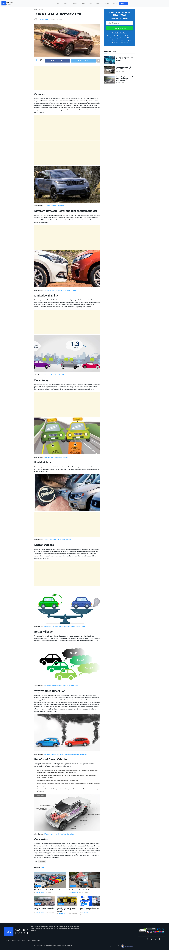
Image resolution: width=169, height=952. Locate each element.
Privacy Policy (26, 940)
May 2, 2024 (48, 892)
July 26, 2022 (120, 63)
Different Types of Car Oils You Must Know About (59, 834)
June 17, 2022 (120, 71)
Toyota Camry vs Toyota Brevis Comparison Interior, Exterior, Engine (64, 626)
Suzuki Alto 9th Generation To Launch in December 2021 (61, 686)
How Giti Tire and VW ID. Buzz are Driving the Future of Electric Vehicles (67, 909)
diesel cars (41, 861)
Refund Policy (36, 940)
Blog (83, 3)
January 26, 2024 (84, 892)
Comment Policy (15, 940)
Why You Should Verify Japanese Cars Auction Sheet (90, 909)
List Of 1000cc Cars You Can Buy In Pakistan (57, 539)
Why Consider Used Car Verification (81, 890)
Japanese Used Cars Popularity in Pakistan (44, 909)
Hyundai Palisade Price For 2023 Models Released (125, 68)
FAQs (90, 3)
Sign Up (123, 3)
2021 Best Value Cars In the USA (54, 206)
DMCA (7, 940)
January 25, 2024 (49, 912)
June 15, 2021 (120, 83)
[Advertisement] (67, 78)
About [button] (98, 3)
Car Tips (41, 9)
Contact (107, 3)
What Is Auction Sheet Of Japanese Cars (48, 890)
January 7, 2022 (54, 19)
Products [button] (74, 3)
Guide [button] (65, 3)
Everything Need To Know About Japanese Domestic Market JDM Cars (65, 754)
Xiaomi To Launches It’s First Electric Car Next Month (124, 59)
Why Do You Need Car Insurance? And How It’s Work (60, 290)
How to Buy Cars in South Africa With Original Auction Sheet (125, 78)
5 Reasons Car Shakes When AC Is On (55, 375)
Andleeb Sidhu (44, 19)
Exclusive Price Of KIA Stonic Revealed (56, 457)
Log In (115, 3)
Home (57, 3)
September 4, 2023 (85, 914)
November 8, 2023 (72, 914)
